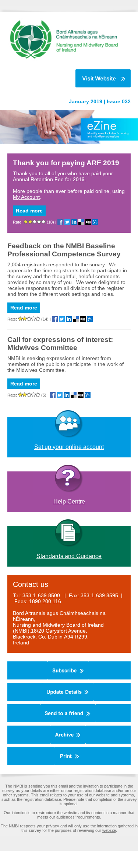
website (109, 830)
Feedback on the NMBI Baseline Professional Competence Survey (64, 250)
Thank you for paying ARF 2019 (66, 163)
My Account (26, 197)
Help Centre (69, 501)
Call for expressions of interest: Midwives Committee (60, 344)
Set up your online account (69, 447)
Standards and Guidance (69, 556)
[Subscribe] (68, 678)
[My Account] (68, 699)
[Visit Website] (65, 78)
